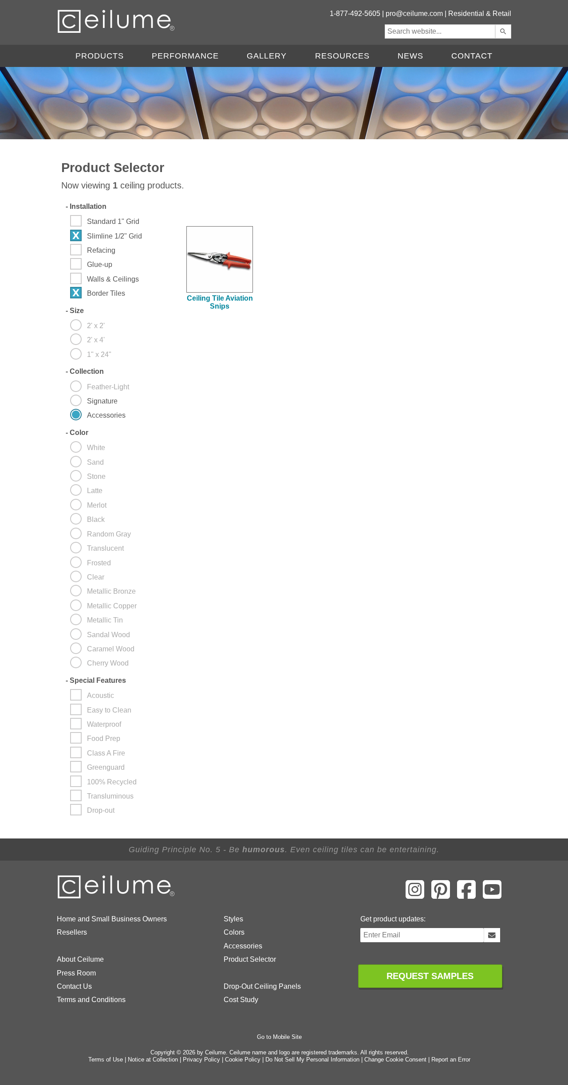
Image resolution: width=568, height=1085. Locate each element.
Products (99, 55)
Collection (85, 371)
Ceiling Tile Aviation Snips (220, 302)
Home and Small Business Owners (112, 919)
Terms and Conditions (91, 999)
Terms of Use (105, 1059)
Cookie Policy (242, 1059)
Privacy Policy (201, 1059)
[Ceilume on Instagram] (415, 896)
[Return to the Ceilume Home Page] (117, 897)
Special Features (96, 680)
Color (77, 432)
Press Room (76, 973)
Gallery (267, 55)
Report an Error (450, 1059)
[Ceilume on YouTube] (492, 896)
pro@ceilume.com (414, 13)
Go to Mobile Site (279, 1037)
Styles (233, 919)
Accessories (243, 946)
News (410, 55)
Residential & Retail (479, 13)
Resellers (72, 932)
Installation (86, 206)
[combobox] (440, 31)
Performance (185, 55)
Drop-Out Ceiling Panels (262, 986)
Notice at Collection (153, 1059)
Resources (342, 55)
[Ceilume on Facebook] (466, 896)
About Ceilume (80, 959)
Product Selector (250, 959)
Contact (472, 55)
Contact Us (74, 986)
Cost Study (241, 999)
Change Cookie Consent (395, 1059)
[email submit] (492, 935)
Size (75, 310)
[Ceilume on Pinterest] (440, 896)
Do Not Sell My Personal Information (312, 1059)
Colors (234, 932)
